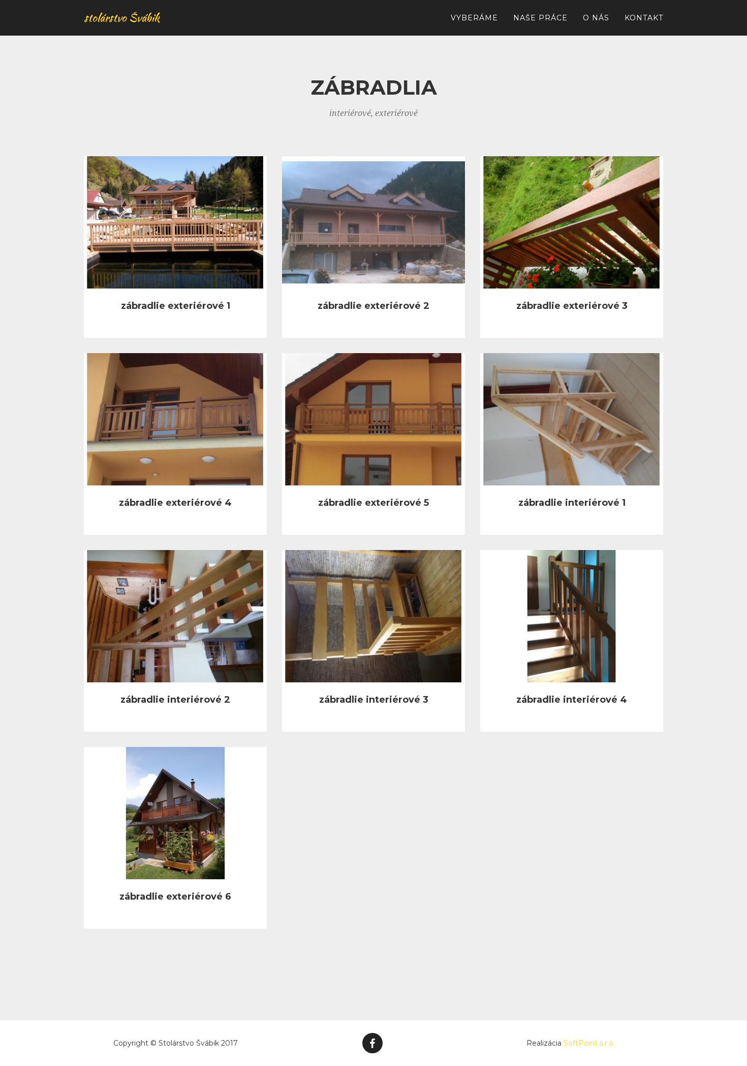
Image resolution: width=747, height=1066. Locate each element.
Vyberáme (474, 17)
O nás (596, 17)
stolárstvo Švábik (122, 17)
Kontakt (644, 17)
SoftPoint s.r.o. (589, 1043)
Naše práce (540, 17)
